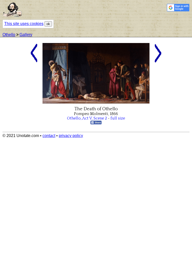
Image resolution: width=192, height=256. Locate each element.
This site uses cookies (24, 24)
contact (48, 136)
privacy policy (71, 136)
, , (87, 118)
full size (117, 118)
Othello (8, 34)
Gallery (26, 34)
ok (48, 24)
